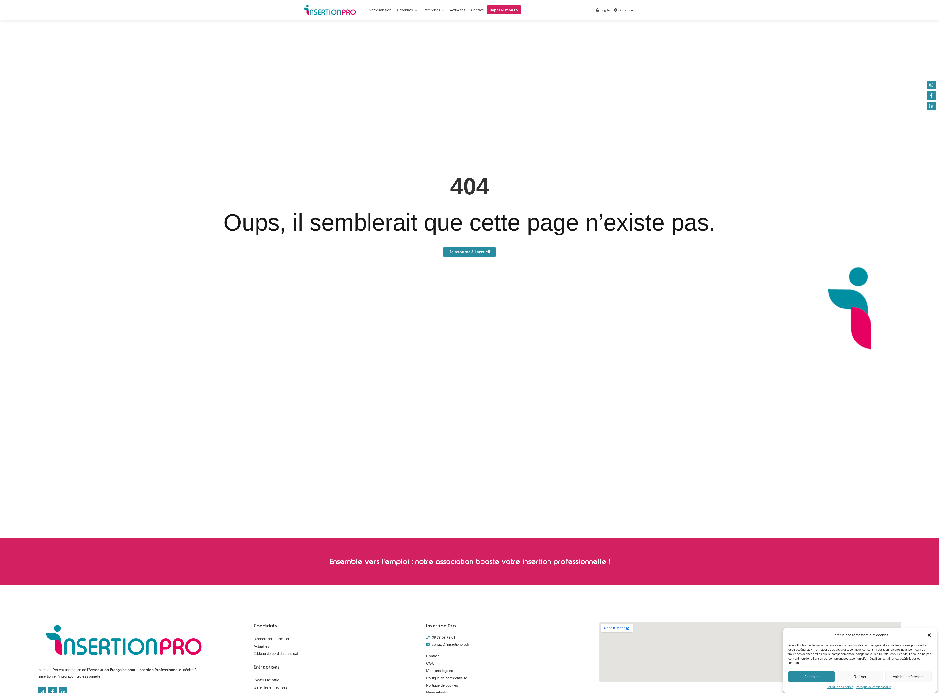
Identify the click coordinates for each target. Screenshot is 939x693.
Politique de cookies (840, 687)
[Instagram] (931, 85)
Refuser (860, 677)
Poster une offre (266, 680)
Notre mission (380, 10)
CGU (430, 663)
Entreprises (431, 10)
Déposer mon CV (504, 10)
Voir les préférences (909, 677)
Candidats (405, 10)
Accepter (811, 677)
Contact (477, 10)
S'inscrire (625, 10)
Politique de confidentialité (873, 687)
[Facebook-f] (931, 95)
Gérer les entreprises (270, 687)
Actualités (457, 10)
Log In (604, 10)
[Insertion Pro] (330, 11)
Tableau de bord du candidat (276, 653)
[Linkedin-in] (931, 106)
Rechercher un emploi (271, 639)
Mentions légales (439, 671)
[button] (929, 635)
